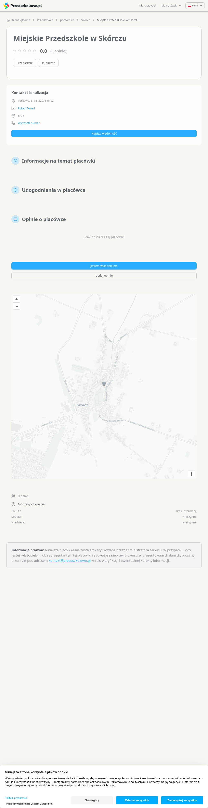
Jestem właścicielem (104, 266)
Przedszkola (45, 20)
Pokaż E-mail (26, 108)
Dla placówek (169, 5)
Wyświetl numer (29, 123)
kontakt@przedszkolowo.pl (70, 560)
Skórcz (85, 20)
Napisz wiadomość (104, 133)
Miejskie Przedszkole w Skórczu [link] (118, 20)
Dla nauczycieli (147, 5)
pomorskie (67, 20)
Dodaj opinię (104, 275)
